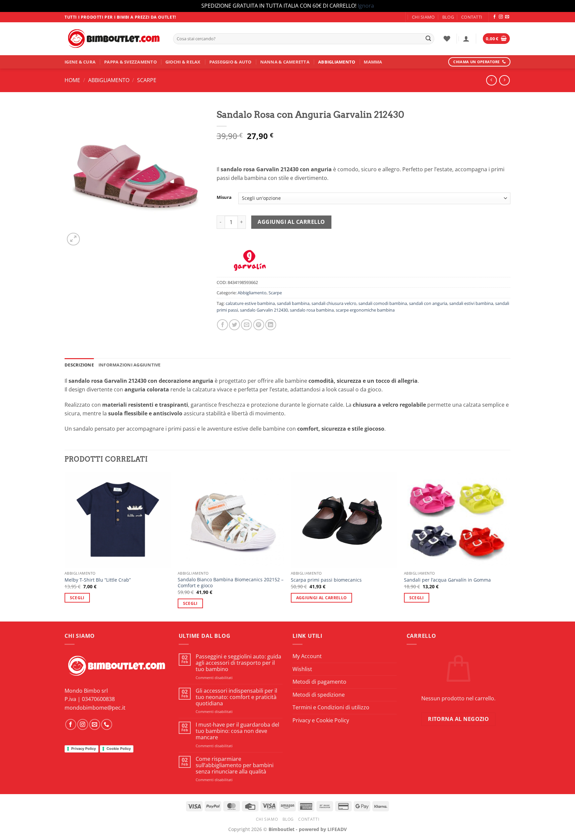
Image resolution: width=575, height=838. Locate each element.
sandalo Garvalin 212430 (264, 310)
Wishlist (302, 669)
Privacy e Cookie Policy (320, 720)
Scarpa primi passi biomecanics (326, 580)
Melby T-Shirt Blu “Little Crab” (98, 580)
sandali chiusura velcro (333, 303)
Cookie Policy (118, 748)
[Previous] (65, 546)
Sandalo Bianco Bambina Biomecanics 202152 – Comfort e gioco (231, 583)
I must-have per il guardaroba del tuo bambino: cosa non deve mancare (237, 731)
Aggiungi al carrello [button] (321, 597)
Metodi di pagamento (319, 681)
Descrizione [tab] (79, 365)
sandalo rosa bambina (312, 310)
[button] (466, 38)
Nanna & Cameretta (284, 62)
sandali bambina (293, 303)
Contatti (471, 17)
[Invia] (428, 38)
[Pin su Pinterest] (258, 324)
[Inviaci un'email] (507, 17)
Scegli (77, 597)
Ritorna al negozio (458, 719)
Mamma (373, 62)
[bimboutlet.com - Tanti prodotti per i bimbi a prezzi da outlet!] (114, 39)
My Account (307, 656)
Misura (224, 197)
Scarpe (146, 80)
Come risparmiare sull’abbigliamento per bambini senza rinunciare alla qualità (235, 765)
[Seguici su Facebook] (494, 17)
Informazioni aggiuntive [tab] (129, 365)
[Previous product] (504, 80)
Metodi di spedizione (318, 694)
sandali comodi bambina (382, 303)
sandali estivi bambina (471, 303)
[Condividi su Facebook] (222, 324)
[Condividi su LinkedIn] (270, 324)
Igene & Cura (80, 62)
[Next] (510, 546)
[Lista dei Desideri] (447, 38)
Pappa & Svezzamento (130, 62)
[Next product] (491, 80)
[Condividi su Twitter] (234, 324)
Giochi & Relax (183, 62)
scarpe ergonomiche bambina (365, 310)
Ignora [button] (366, 5)
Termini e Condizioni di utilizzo (330, 707)
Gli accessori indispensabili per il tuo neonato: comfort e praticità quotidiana (236, 697)
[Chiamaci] (106, 724)
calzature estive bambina (250, 303)
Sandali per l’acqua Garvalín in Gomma (447, 580)
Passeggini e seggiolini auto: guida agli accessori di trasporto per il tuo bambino (238, 663)
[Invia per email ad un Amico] (246, 324)
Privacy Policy (83, 748)
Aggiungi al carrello (291, 221)
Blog (448, 17)
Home (72, 80)
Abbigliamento (336, 62)
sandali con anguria (428, 303)
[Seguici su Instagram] (501, 17)
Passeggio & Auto (230, 62)
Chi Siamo (423, 17)
